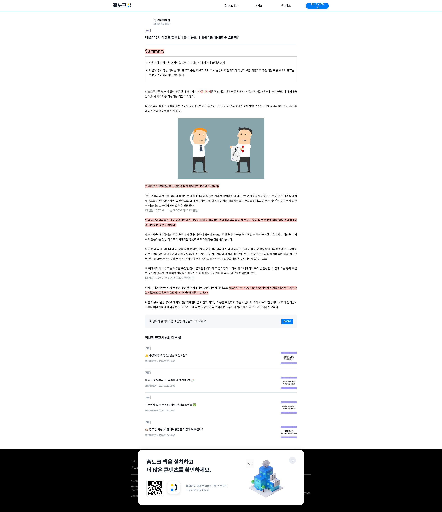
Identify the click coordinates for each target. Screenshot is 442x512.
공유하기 (287, 321)
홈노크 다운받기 (317, 6)
